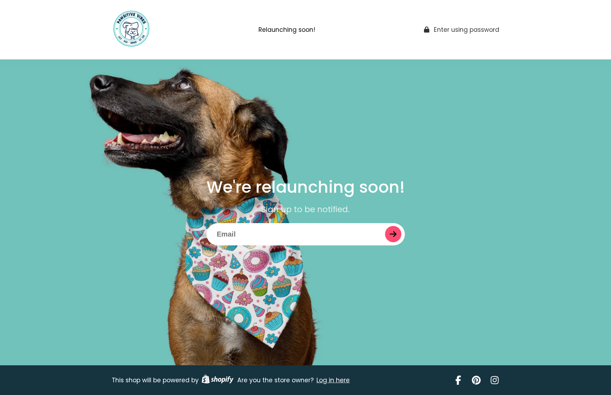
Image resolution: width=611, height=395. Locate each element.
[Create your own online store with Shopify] (217, 380)
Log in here (333, 380)
